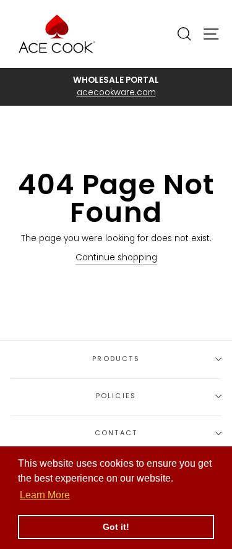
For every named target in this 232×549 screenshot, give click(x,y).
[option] (116, 87)
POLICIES (116, 396)
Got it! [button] (116, 527)
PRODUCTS (115, 359)
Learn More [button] (45, 495)
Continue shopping (116, 257)
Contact (116, 433)
